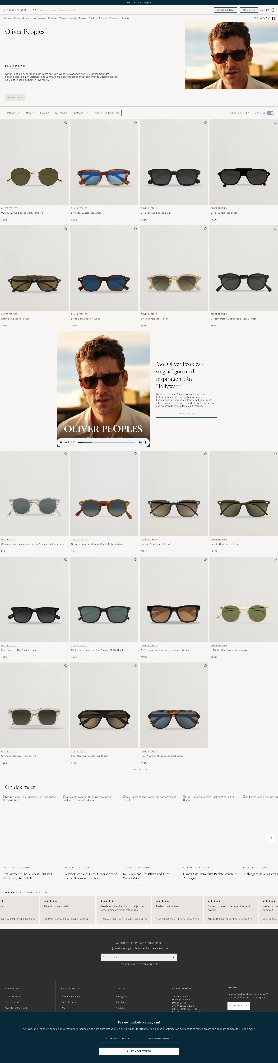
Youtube (120, 1007)
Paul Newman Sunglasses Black (89, 755)
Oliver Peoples (9, 208)
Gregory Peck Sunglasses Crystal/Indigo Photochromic (32, 544)
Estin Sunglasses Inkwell (15, 318)
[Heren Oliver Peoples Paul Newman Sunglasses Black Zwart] (104, 705)
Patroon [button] (60, 113)
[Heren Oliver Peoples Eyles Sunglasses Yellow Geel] (174, 268)
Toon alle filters (105, 113)
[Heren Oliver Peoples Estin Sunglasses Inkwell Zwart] (34, 268)
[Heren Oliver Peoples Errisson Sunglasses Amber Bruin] (104, 162)
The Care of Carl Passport (139, 2)
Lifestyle (72, 18)
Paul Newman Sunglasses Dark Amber (163, 755)
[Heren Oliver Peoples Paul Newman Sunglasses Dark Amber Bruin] (174, 705)
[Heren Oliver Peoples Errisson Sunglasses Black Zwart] (174, 162)
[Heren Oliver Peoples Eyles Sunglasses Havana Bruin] (104, 268)
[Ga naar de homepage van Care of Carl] (16, 10)
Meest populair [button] (238, 113)
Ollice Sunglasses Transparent (18, 755)
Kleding (16, 18)
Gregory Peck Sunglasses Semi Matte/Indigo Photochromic (96, 544)
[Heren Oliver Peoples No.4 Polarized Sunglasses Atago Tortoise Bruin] (174, 599)
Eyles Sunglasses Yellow (155, 318)
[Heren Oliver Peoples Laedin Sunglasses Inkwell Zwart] (174, 493)
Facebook (121, 1002)
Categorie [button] (12, 113)
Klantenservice (225, 10)
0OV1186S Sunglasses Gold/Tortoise (22, 212)
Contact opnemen (70, 1002)
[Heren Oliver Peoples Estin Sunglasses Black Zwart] (243, 162)
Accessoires (40, 18)
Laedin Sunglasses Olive (225, 544)
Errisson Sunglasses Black (156, 212)
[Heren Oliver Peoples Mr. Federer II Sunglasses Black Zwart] (34, 599)
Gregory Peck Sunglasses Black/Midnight (234, 318)
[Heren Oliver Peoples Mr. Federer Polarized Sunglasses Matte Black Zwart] (104, 599)
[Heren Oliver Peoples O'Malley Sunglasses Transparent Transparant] (243, 599)
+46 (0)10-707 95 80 (186, 1009)
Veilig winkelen (12, 996)
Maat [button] (29, 113)
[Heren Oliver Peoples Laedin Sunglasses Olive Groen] (243, 493)
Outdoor (93, 18)
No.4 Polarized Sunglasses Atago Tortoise (165, 649)
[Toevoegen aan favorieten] (65, 123)
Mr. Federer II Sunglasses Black (19, 649)
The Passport (12, 1002)
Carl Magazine (262, 18)
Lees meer (184, 414)
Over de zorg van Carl (16, 1007)
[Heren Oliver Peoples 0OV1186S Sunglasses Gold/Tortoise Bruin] (34, 162)
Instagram (121, 996)
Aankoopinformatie (70, 996)
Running (103, 18)
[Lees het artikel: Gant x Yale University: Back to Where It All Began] (210, 837)
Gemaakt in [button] (79, 113)
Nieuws (7, 18)
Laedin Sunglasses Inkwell (156, 544)
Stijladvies (248, 10)
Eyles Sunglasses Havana (85, 318)
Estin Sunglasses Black (224, 212)
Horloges (52, 18)
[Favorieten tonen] (267, 10)
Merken (83, 18)
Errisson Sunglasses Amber (86, 212)
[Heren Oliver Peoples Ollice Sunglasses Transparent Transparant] (34, 705)
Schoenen (27, 18)
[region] (139, 910)
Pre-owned (114, 18)
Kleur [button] (43, 113)
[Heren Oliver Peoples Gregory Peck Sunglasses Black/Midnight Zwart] (243, 268)
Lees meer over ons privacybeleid (139, 964)
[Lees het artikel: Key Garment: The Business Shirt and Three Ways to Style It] (30, 837)
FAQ (63, 1007)
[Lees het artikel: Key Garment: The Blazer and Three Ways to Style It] (150, 837)
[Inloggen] (261, 10)
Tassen (62, 18)
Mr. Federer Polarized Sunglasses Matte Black (97, 649)
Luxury (125, 18)
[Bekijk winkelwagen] (272, 10)
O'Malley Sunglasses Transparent (230, 649)
